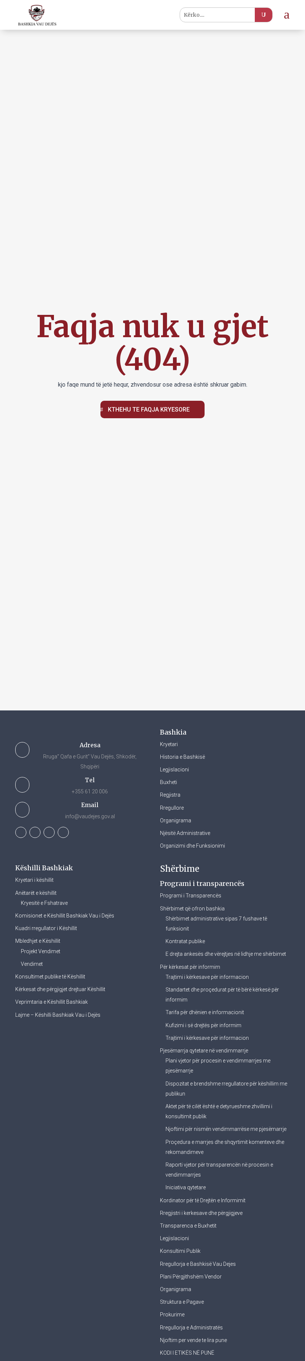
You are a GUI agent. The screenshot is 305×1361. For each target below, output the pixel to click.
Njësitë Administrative (185, 833)
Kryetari (169, 744)
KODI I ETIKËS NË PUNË (187, 1353)
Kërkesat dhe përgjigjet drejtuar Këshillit (60, 989)
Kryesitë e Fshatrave (44, 903)
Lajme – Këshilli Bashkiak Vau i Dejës (57, 1015)
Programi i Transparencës (190, 896)
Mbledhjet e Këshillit (37, 941)
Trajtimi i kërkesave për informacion (207, 977)
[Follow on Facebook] (20, 832)
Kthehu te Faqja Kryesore (149, 409)
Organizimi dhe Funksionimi (192, 846)
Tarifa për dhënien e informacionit (205, 1012)
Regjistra (170, 795)
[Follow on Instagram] (49, 832)
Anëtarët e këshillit (36, 893)
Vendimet (32, 964)
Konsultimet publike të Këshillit (50, 977)
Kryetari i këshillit (34, 880)
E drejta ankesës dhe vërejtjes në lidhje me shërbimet (226, 954)
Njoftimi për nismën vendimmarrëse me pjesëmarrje (226, 1129)
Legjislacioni (174, 770)
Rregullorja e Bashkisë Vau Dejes (198, 1264)
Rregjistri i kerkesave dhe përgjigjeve (201, 1213)
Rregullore (172, 808)
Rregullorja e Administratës (191, 1328)
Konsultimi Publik (180, 1251)
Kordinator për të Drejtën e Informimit (202, 1200)
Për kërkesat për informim (190, 967)
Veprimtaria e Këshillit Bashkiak (51, 1002)
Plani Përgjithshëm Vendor (191, 1277)
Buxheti (168, 782)
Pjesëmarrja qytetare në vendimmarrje (204, 1051)
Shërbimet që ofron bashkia (192, 909)
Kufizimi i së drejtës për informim (203, 1025)
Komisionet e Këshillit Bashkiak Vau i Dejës (64, 916)
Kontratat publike (185, 941)
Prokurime (172, 1315)
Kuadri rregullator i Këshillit (46, 928)
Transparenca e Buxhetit (188, 1226)
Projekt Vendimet (40, 951)
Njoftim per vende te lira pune (193, 1340)
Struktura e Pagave (182, 1302)
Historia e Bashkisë (182, 757)
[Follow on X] (35, 832)
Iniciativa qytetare (186, 1187)
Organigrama (175, 820)
